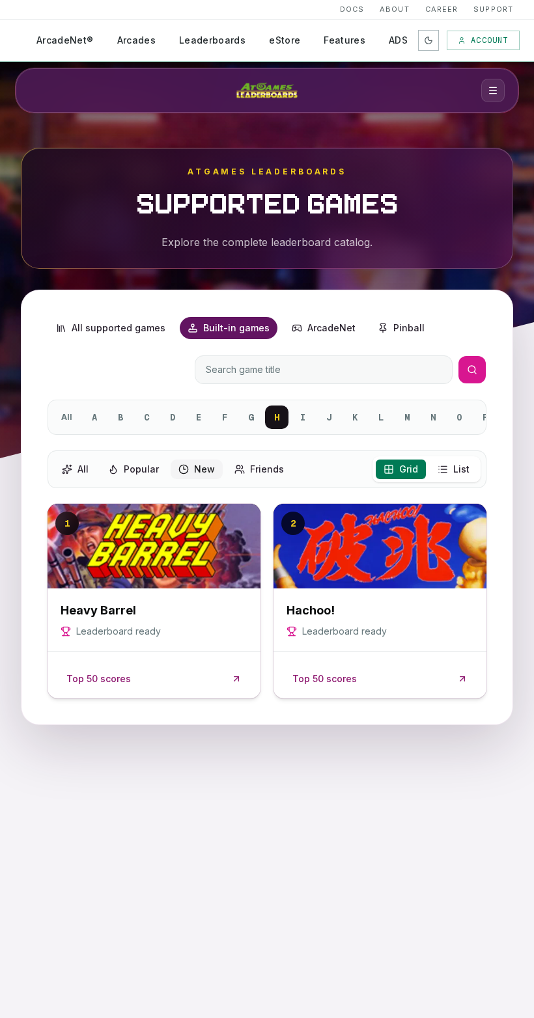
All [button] (83, 469)
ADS (398, 40)
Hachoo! (311, 610)
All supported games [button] (118, 327)
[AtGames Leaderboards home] (267, 90)
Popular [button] (141, 469)
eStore (284, 40)
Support (493, 9)
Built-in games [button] (236, 327)
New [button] (204, 469)
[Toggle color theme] (428, 40)
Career (441, 9)
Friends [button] (267, 469)
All (66, 417)
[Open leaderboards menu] (493, 90)
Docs (352, 9)
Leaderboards (212, 40)
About (395, 9)
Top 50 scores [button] (98, 678)
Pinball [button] (409, 327)
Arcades (136, 40)
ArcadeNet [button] (331, 327)
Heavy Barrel (98, 610)
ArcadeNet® (65, 40)
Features (344, 40)
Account (489, 40)
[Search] (472, 369)
